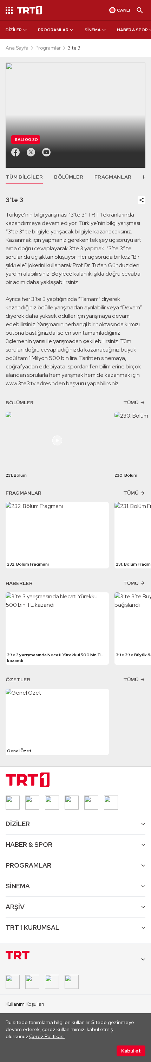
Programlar (48, 48)
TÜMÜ (130, 402)
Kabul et (131, 1051)
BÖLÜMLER (68, 177)
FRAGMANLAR (113, 177)
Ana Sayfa (17, 48)
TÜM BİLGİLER (24, 177)
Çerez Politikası (47, 1036)
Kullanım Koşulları (25, 1004)
